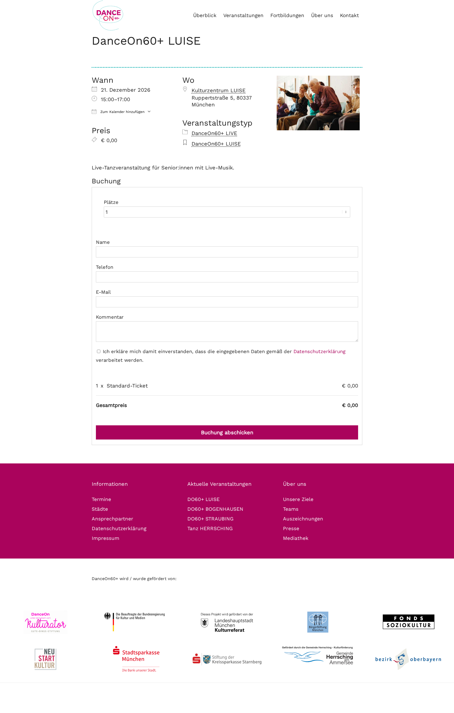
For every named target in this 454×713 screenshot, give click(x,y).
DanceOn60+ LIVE (214, 133)
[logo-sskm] (136, 659)
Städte (100, 509)
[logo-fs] (408, 622)
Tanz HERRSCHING (210, 528)
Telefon (104, 267)
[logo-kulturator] (45, 622)
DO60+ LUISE (203, 499)
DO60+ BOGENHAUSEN (215, 509)
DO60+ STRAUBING (210, 519)
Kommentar (110, 317)
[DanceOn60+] (125, 15)
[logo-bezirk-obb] (408, 659)
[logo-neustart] (45, 659)
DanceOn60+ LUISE (146, 41)
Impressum (105, 538)
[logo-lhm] (227, 622)
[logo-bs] (317, 622)
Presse (291, 528)
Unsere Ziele (298, 499)
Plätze (111, 202)
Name (103, 242)
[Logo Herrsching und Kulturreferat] (317, 656)
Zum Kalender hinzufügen (122, 112)
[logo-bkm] (136, 622)
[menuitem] (205, 15)
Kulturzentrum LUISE (219, 90)
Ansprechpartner (112, 519)
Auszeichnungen (303, 519)
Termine (101, 499)
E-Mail (103, 292)
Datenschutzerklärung (319, 351)
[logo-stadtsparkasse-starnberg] (227, 659)
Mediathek (295, 538)
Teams (290, 509)
